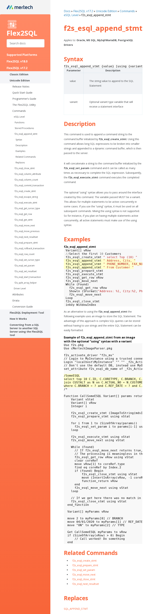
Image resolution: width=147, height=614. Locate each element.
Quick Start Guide (22, 92)
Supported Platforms (22, 55)
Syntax (19, 139)
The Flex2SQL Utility (24, 104)
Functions (19, 122)
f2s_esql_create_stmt (25, 191)
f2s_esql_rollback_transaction (29, 248)
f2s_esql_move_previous (27, 231)
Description (21, 145)
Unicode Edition (20, 80)
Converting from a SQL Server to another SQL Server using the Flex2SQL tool (26, 330)
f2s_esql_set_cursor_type (27, 259)
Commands (19, 111)
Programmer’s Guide (24, 98)
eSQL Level (19, 116)
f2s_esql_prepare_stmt (26, 242)
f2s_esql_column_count (26, 179)
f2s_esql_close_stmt (25, 168)
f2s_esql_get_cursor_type (27, 208)
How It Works (18, 318)
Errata (15, 300)
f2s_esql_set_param (25, 265)
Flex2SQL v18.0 (17, 61)
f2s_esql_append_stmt (26, 133)
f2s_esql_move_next (25, 225)
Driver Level (20, 288)
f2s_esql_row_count (24, 254)
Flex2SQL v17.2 (17, 68)
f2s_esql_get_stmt (23, 219)
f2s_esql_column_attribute (28, 174)
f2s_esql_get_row (23, 214)
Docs (67, 11)
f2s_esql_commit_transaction (29, 185)
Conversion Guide (22, 306)
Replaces (20, 162)
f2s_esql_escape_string (26, 196)
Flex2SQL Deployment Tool (27, 312)
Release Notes (20, 86)
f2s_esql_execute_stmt (26, 202)
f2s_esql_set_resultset (26, 271)
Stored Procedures (24, 128)
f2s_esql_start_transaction (28, 277)
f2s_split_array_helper (26, 282)
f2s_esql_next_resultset (26, 236)
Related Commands (26, 156)
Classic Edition (19, 74)
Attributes (18, 294)
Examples (20, 151)
